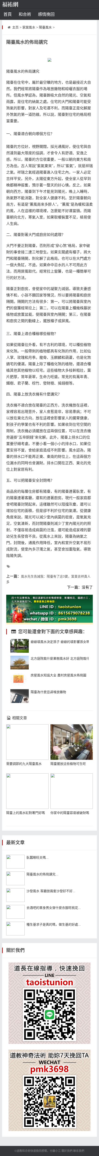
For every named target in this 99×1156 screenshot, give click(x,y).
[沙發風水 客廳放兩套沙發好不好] (15, 895)
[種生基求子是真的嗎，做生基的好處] (15, 928)
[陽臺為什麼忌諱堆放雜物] (19, 696)
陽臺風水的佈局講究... (42, 874)
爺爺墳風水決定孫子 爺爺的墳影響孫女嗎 (60, 642)
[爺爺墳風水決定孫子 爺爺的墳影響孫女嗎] (19, 646)
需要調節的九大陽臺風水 (24, 764)
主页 (15, 27)
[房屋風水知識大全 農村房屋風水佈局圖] (19, 679)
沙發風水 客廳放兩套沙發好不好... (50, 891)
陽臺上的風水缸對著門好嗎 (25, 813)
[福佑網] (17, 4)
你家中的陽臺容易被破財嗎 (69, 813)
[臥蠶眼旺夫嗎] (15, 861)
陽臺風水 (45, 27)
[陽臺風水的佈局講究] (15, 878)
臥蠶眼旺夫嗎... (37, 857)
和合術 (25, 14)
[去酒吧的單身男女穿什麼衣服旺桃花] (15, 912)
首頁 (7, 14)
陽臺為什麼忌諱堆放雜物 (48, 692)
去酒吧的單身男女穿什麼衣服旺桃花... (53, 908)
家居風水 (28, 27)
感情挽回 (46, 14)
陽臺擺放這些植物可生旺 (68, 764)
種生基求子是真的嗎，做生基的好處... (53, 924)
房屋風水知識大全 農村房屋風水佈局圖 (58, 675)
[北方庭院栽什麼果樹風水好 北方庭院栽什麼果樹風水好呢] (19, 662)
